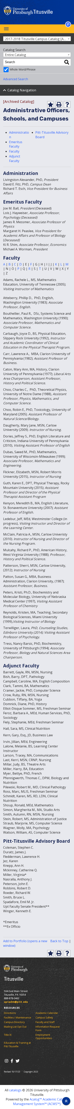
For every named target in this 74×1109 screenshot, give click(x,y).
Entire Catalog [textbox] (15, 55)
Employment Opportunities (44, 1036)
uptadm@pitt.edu (16, 1002)
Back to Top (59, 941)
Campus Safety (44, 1017)
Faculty (14, 151)
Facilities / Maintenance (17, 1017)
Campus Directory (14, 1022)
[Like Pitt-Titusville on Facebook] (11, 1060)
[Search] (67, 62)
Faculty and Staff (45, 1022)
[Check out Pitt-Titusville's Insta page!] (6, 1060)
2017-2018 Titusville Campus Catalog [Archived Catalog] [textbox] (38, 39)
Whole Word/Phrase (23, 69)
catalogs (15, 1090)
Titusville (43, 11)
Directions (10, 1013)
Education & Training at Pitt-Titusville (17, 1044)
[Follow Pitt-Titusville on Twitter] (17, 1060)
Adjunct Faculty (14, 158)
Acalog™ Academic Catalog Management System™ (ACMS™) (40, 1101)
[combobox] (37, 38)
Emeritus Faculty (15, 144)
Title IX (7, 1035)
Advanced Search (15, 79)
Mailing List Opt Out (15, 1026)
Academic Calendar (47, 1013)
